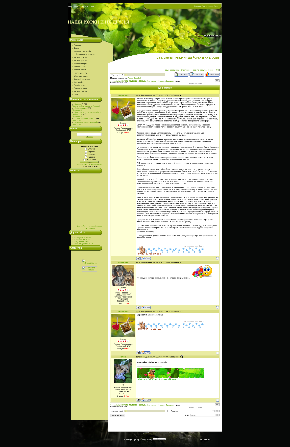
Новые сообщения (171, 70)
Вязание (78, 104)
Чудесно (91, 157)
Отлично (91, 149)
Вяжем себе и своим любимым (85, 106)
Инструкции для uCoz (84, 244)
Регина (130, 78)
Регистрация (207, 6)
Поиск (210, 70)
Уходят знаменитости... (84, 118)
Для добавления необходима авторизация (89, 227)
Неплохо (91, 154)
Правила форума (199, 70)
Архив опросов (95, 164)
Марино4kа (123, 262)
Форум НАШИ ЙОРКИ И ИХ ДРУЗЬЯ (123, 81)
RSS (217, 70)
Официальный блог (83, 238)
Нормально (91, 160)
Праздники (77, 110)
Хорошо (91, 152)
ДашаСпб (137, 78)
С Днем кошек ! (81, 108)
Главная (197, 6)
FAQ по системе (81, 242)
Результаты (82, 164)
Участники (185, 70)
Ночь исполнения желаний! (86, 122)
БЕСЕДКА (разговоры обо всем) (151, 81)
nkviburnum (123, 95)
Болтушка (76, 120)
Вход (216, 6)
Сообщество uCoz (82, 240)
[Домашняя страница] (146, 258)
